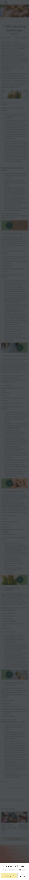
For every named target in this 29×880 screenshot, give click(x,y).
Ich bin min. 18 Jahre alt (9, 876)
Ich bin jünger (22, 875)
